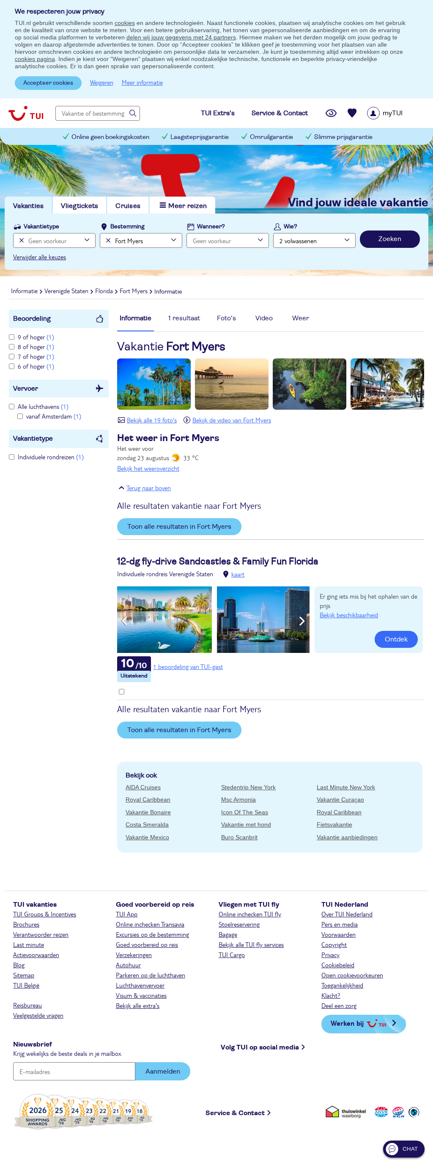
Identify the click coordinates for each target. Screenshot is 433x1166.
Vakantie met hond (246, 824)
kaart (237, 574)
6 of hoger (36, 366)
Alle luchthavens (43, 406)
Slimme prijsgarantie (343, 137)
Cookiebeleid (337, 965)
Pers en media (339, 924)
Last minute (28, 944)
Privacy (330, 954)
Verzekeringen (134, 954)
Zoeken (389, 239)
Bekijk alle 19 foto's (152, 420)
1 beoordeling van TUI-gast (188, 666)
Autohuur (128, 965)
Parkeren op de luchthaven (150, 975)
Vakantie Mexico (147, 837)
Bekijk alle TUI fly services (251, 944)
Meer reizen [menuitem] (187, 206)
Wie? (290, 227)
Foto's (226, 318)
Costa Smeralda (147, 824)
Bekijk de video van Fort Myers (231, 420)
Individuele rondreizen (51, 457)
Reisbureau (27, 1005)
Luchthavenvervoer (140, 985)
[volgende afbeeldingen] (302, 621)
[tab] (135, 322)
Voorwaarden (338, 934)
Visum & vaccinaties (141, 995)
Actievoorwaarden (36, 954)
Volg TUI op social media (260, 1047)
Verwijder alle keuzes (39, 257)
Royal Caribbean (148, 799)
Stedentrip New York (248, 787)
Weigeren (101, 82)
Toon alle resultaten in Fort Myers (179, 526)
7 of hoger (36, 356)
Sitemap (23, 975)
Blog (19, 965)
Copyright (334, 944)
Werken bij (347, 1023)
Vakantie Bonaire (148, 812)
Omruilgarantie (271, 137)
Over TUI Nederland (347, 914)
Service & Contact (235, 1113)
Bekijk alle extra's (137, 1005)
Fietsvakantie (334, 824)
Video (264, 318)
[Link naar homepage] (26, 113)
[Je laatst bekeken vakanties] (331, 113)
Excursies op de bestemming (152, 934)
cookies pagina (35, 59)
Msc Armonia (238, 799)
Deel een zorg (338, 1005)
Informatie (135, 318)
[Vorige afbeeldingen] (124, 621)
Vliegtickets (79, 206)
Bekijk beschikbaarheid (349, 615)
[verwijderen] (107, 240)
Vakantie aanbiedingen (347, 837)
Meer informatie (142, 82)
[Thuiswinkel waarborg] (347, 1111)
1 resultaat (184, 318)
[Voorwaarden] (397, 1111)
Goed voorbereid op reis (147, 944)
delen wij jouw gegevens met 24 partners (181, 37)
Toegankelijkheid (342, 985)
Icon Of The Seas (244, 812)
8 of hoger (36, 346)
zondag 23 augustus (168, 452)
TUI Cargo (232, 954)
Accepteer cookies (48, 83)
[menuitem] (395, 113)
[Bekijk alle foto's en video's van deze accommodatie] (213, 619)
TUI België (26, 985)
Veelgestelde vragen (38, 1015)
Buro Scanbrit (239, 837)
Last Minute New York (346, 787)
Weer (300, 318)
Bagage (228, 934)
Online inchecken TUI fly (250, 914)
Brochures (26, 924)
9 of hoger (36, 337)
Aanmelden (162, 1071)
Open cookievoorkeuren (352, 975)
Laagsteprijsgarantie (199, 137)
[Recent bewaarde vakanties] (352, 113)
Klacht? (330, 995)
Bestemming (127, 227)
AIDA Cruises (143, 787)
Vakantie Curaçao (340, 799)
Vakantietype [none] (41, 227)
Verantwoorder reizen (41, 934)
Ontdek (396, 639)
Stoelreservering (239, 924)
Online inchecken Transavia (150, 924)
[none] (20, 240)
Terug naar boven (148, 487)
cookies (125, 22)
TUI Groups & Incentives (44, 914)
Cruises (127, 206)
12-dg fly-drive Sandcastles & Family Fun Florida (217, 561)
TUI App (126, 914)
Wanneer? (211, 227)
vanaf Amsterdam (53, 416)
